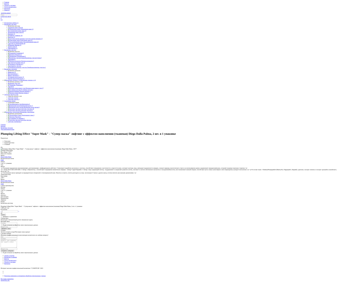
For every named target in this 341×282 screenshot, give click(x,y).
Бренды (6, 4)
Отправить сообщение (7, 250)
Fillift (2, 160)
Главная (6, 2)
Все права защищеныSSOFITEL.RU (7, 279)
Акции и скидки (9, 255)
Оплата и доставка (10, 5)
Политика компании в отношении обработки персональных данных (25, 276)
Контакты (7, 8)
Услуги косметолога (10, 7)
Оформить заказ (5, 228)
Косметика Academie (10, 257)
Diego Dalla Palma (6, 157)
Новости (7, 10)
